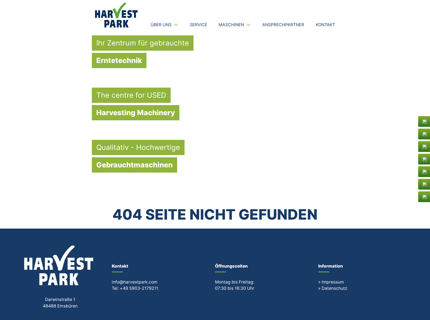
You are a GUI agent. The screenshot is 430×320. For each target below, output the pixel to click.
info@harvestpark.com (134, 282)
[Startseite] (117, 15)
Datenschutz (334, 288)
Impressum (333, 282)
